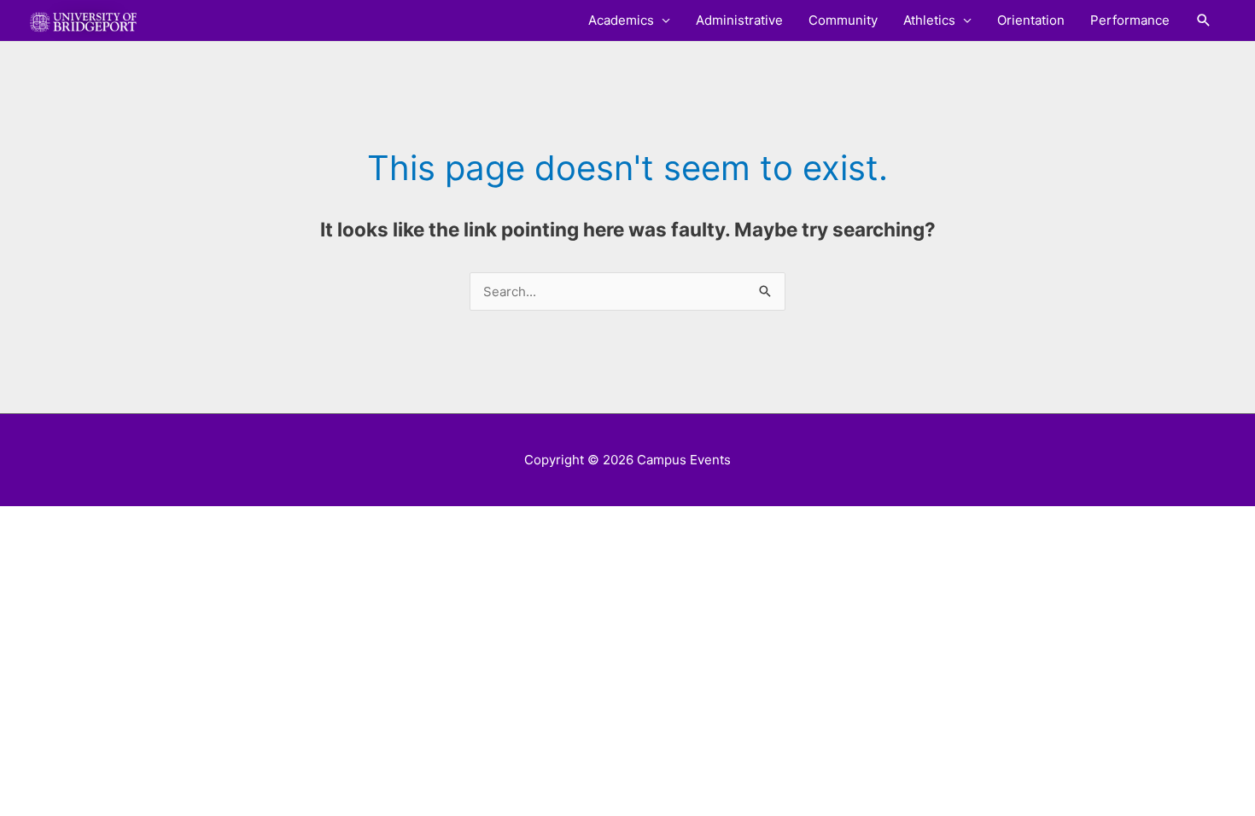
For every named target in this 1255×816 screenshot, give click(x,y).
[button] (1203, 20)
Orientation (1031, 20)
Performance (1130, 20)
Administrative (739, 20)
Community (843, 20)
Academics (621, 20)
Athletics (929, 20)
